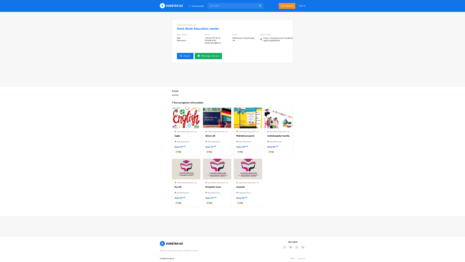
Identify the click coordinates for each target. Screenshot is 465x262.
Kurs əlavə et (287, 6)
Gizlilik (292, 258)
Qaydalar (301, 258)
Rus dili (177, 187)
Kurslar (175, 91)
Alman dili (210, 136)
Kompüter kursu (213, 187)
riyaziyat (240, 187)
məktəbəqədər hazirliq (278, 136)
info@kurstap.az (167, 259)
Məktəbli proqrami (245, 136)
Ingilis (177, 136)
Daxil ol (302, 6)
